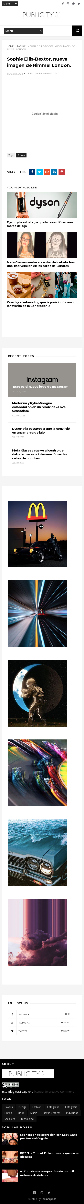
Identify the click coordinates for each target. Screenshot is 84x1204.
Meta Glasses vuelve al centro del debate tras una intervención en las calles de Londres (40, 264)
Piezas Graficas (51, 1113)
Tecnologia (27, 1119)
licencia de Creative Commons (54, 1091)
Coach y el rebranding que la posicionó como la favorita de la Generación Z (40, 304)
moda (21, 1113)
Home (10, 46)
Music (33, 1113)
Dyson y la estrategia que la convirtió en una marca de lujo (40, 224)
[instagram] (68, 3)
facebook (44, 1014)
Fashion (22, 46)
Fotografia (53, 1107)
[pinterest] (73, 3)
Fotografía (71, 1107)
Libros (8, 1113)
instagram (44, 1022)
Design (23, 1107)
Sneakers (9, 1119)
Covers (8, 1107)
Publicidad (72, 1113)
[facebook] (63, 3)
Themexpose (48, 1199)
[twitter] (79, 3)
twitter (44, 1031)
